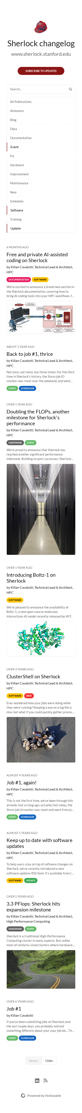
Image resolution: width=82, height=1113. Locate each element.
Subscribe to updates (41, 71)
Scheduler (17, 201)
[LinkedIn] (39, 1080)
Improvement (19, 174)
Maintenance (19, 183)
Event (15, 147)
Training (15, 219)
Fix (12, 156)
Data (13, 129)
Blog (13, 120)
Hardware (17, 165)
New (13, 192)
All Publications (21, 102)
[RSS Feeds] (45, 1080)
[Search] (70, 89)
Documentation (21, 138)
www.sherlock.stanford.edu (41, 54)
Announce (17, 111)
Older (49, 1061)
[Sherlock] (41, 27)
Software (17, 210)
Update (16, 228)
